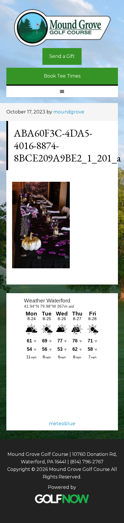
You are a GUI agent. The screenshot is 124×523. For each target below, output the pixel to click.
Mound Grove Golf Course (62, 28)
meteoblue (62, 423)
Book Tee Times (62, 76)
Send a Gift (62, 56)
